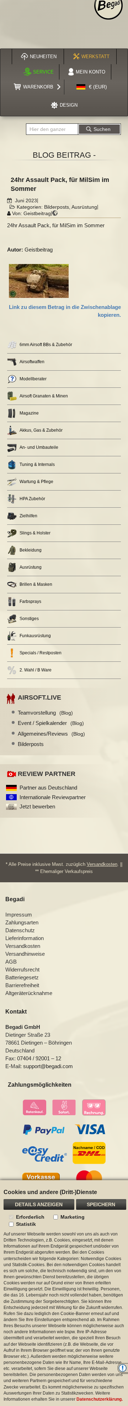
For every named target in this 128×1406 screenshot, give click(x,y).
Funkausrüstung (35, 635)
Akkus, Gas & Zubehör (41, 430)
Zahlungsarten (21, 922)
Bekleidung (31, 550)
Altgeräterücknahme (28, 993)
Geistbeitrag (37, 213)
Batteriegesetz (22, 977)
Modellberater (33, 378)
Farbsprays (30, 601)
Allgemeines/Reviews (51, 734)
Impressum (18, 915)
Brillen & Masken (36, 584)
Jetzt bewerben (37, 806)
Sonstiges (29, 618)
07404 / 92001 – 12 (39, 1058)
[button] (91, 87)
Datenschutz (20, 930)
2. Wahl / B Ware (36, 670)
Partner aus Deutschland (48, 788)
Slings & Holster (35, 533)
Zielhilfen (28, 515)
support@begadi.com (48, 1066)
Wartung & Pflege (36, 481)
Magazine (29, 413)
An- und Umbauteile (39, 447)
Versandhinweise (25, 954)
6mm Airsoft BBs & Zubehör (46, 344)
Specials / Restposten (41, 652)
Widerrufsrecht (22, 969)
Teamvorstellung (45, 713)
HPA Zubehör (32, 498)
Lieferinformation (24, 938)
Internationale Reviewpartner (53, 797)
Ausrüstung (84, 207)
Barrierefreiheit (22, 985)
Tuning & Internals (37, 464)
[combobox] (52, 129)
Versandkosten (102, 864)
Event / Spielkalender (51, 723)
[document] (64, 1293)
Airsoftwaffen (32, 361)
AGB (11, 962)
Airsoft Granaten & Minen (44, 396)
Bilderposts (56, 207)
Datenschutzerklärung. (99, 1399)
